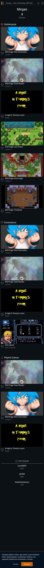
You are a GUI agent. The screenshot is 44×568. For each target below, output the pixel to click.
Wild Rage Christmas (13, 210)
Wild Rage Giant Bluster (14, 84)
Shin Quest (9, 345)
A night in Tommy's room (14, 115)
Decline (16, 564)
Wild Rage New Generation (16, 52)
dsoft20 (22, 475)
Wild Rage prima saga (14, 178)
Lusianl (7, 54)
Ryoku (7, 118)
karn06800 (22, 467)
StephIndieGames (22, 483)
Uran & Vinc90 (10, 347)
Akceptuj (27, 564)
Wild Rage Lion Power (14, 147)
